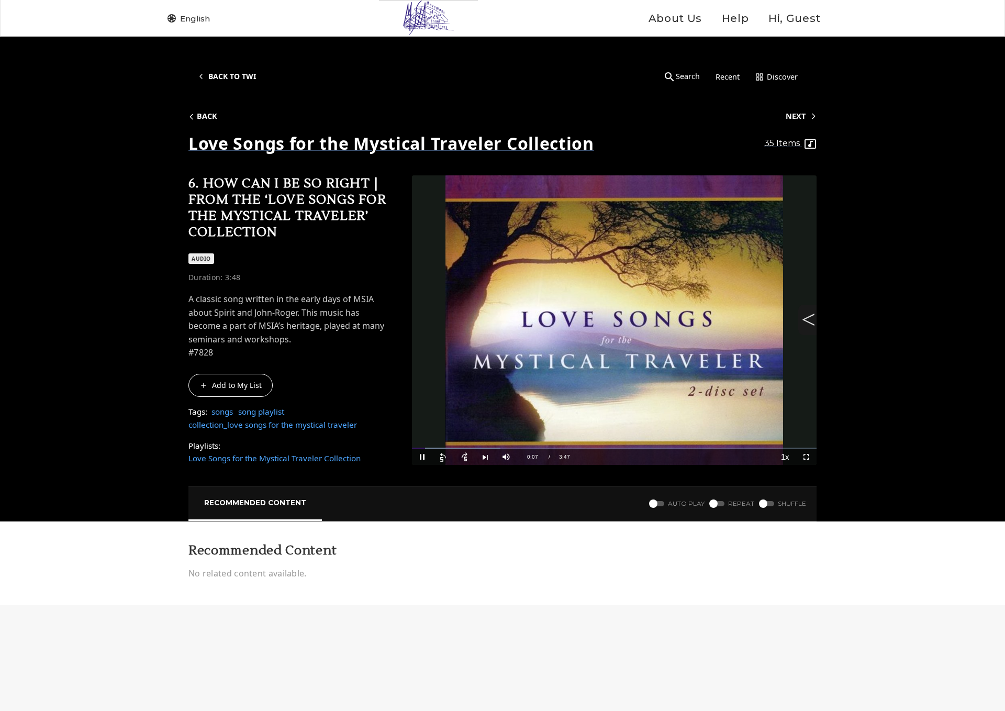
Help (735, 18)
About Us (675, 18)
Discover (782, 77)
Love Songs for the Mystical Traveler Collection (274, 458)
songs (222, 411)
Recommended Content (255, 502)
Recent (728, 77)
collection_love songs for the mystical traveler (272, 424)
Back (207, 116)
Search (688, 76)
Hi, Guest (794, 18)
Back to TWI (232, 76)
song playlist (261, 411)
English (195, 19)
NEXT (796, 116)
